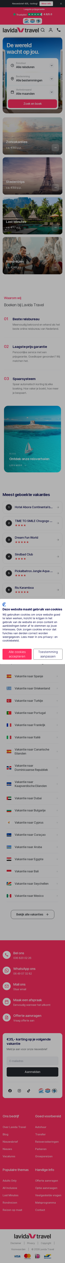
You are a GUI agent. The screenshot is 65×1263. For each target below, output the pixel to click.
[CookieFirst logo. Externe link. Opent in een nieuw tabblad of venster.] (4, 605)
